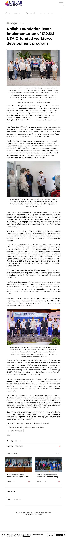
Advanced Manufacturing (15, 423)
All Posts (7, 13)
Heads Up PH (18, 13)
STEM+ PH (41, 13)
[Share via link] (20, 441)
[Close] (65, 535)
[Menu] (61, 4)
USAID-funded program (15, 431)
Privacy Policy (37, 514)
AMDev (28, 423)
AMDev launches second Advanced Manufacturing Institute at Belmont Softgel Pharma (47, 476)
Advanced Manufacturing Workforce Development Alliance (26, 427)
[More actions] (59, 23)
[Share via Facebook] (7, 441)
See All (58, 453)
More (49, 13)
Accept (59, 535)
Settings (51, 535)
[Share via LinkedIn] (16, 441)
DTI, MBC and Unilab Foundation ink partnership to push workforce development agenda (18, 476)
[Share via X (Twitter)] (12, 441)
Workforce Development (41, 423)
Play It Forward (30, 13)
